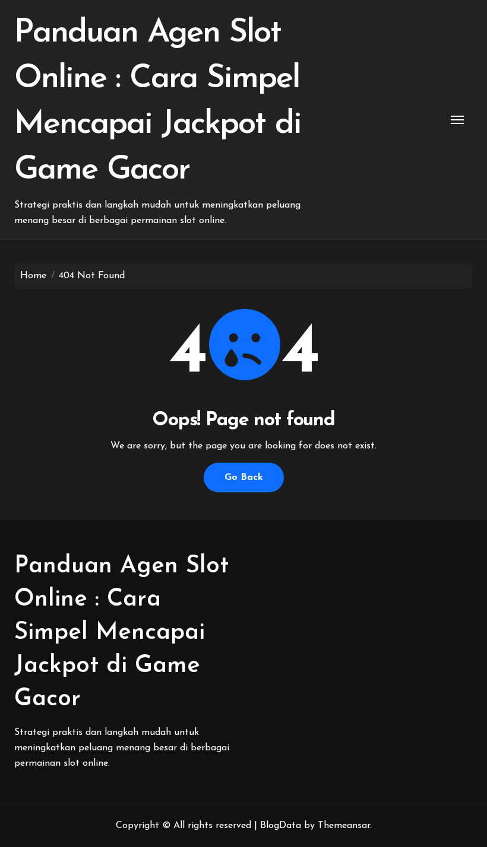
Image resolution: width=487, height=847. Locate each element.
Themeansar (344, 825)
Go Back (243, 477)
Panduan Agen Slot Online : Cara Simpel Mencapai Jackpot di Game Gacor (121, 633)
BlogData (280, 825)
